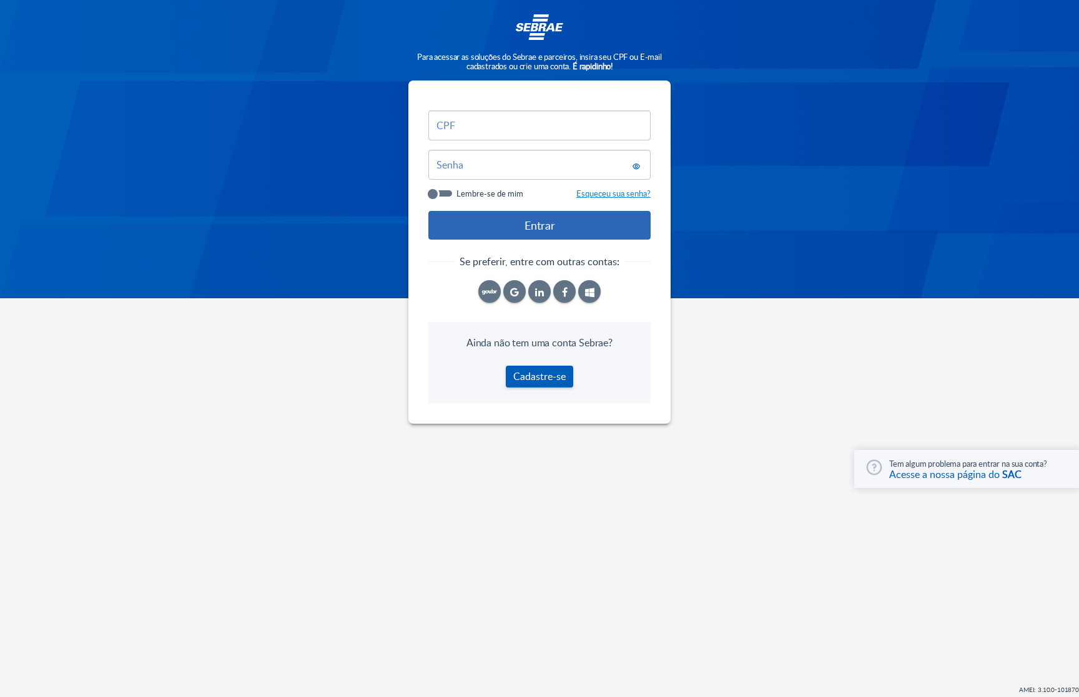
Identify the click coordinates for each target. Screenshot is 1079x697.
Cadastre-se (539, 376)
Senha (449, 165)
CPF (445, 125)
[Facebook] (564, 291)
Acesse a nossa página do (955, 474)
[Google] (514, 291)
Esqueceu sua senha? (613, 193)
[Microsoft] (589, 291)
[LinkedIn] (539, 291)
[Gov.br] (489, 291)
